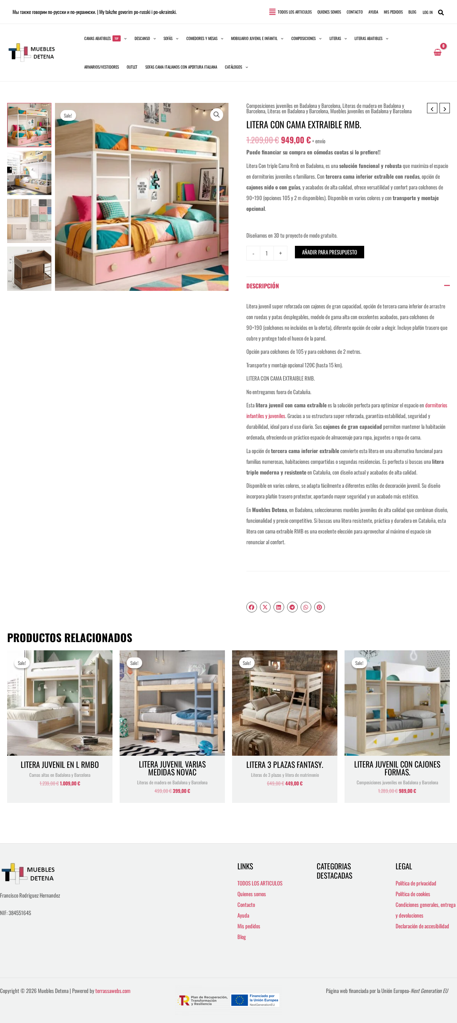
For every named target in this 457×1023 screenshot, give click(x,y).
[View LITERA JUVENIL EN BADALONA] (29, 125)
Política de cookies (413, 894)
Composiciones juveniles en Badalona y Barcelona (293, 105)
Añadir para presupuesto (329, 252)
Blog (241, 936)
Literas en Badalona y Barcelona (297, 111)
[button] (105, 38)
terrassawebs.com (112, 990)
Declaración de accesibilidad (422, 926)
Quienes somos (251, 894)
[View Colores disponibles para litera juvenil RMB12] (29, 221)
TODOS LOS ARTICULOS (259, 883)
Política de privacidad (416, 883)
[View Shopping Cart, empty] (438, 52)
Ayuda (243, 915)
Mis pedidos (248, 926)
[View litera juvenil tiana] (29, 173)
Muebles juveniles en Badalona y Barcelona (371, 111)
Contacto (246, 904)
